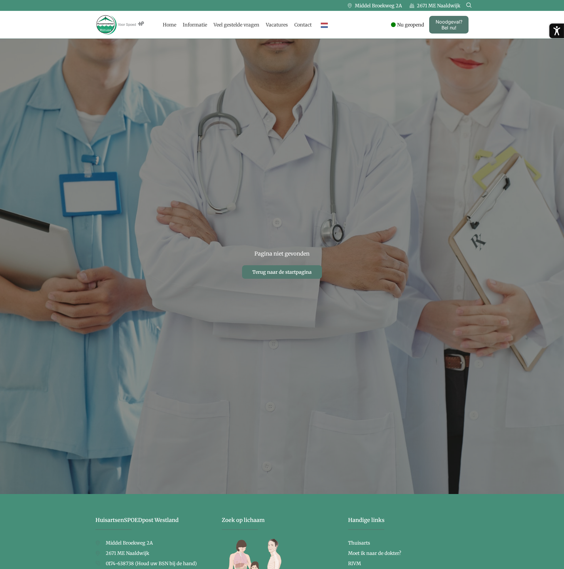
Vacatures (277, 25)
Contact (303, 25)
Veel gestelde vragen (236, 25)
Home (169, 25)
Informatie (195, 25)
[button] (468, 5)
